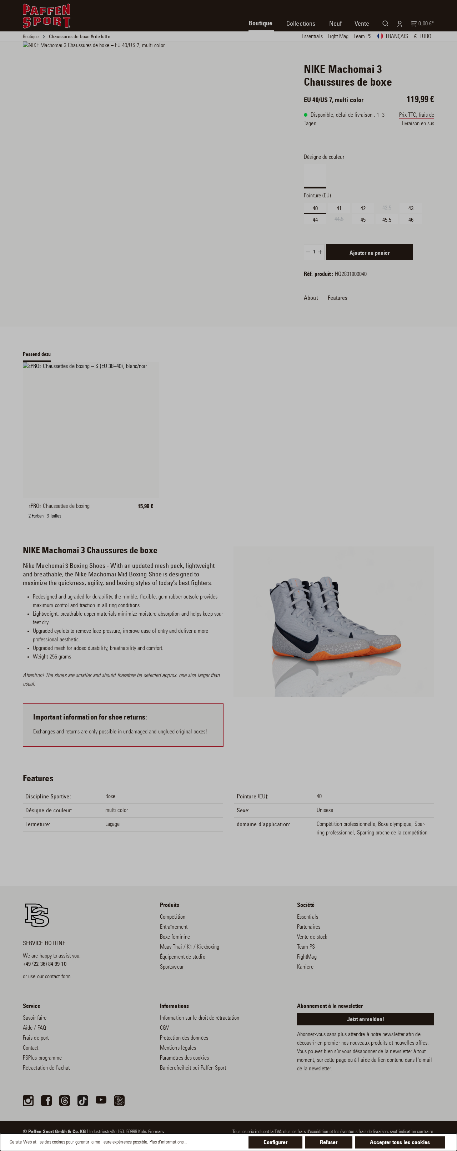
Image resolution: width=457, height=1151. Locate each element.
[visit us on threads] (64, 1100)
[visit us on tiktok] (82, 1100)
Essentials (307, 917)
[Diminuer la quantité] (308, 252)
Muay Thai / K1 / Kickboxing (189, 947)
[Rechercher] (384, 23)
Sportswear (172, 967)
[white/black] (41, 510)
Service (32, 1006)
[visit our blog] (119, 1100)
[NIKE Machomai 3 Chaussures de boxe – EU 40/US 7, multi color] (143, 131)
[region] (143, 131)
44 (315, 220)
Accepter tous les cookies (400, 1143)
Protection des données (184, 1038)
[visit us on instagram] (28, 1100)
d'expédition (317, 1132)
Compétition (172, 917)
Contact (31, 1048)
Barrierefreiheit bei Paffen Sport (193, 1068)
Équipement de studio (182, 957)
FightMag (307, 957)
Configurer (275, 1143)
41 (339, 208)
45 (363, 220)
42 (363, 208)
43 (410, 208)
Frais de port (36, 1038)
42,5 (390, 209)
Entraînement (173, 927)
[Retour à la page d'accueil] (46, 16)
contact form (58, 977)
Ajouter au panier (370, 253)
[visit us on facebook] (46, 1100)
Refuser (328, 1143)
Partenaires (308, 927)
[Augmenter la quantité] (320, 252)
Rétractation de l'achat (46, 1068)
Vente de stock (312, 937)
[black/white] (68, 510)
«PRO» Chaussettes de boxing (59, 506)
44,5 (342, 220)
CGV (164, 1028)
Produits (169, 905)
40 (315, 208)
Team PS (306, 947)
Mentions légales (178, 1048)
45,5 (386, 220)
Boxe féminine (175, 937)
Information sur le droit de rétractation (199, 1018)
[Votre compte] (398, 24)
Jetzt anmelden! (365, 1020)
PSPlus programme (42, 1058)
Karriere (305, 967)
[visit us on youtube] (101, 1100)
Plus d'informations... (168, 1142)
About (310, 298)
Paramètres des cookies (184, 1058)
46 (410, 220)
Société (306, 905)
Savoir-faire (34, 1018)
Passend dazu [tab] (37, 354)
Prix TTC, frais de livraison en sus (416, 119)
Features (338, 298)
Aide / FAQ (34, 1028)
